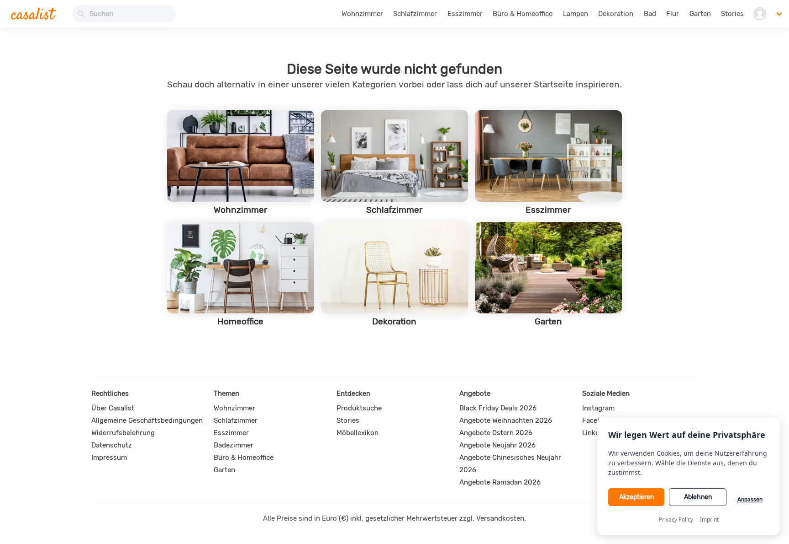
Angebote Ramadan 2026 (500, 482)
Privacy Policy (676, 519)
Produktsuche (359, 408)
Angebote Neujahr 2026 (497, 445)
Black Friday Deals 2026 (498, 408)
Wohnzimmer (362, 14)
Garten (700, 14)
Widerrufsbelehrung (123, 433)
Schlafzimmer (415, 14)
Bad (650, 14)
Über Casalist (112, 408)
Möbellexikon (358, 433)
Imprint (709, 519)
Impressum (109, 457)
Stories (732, 14)
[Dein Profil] (759, 13)
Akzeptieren (636, 497)
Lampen (575, 14)
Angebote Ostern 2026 (495, 433)
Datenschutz (111, 445)
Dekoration (615, 14)
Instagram (598, 408)
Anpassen (750, 499)
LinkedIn (595, 433)
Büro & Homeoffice (522, 14)
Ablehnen (698, 497)
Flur (672, 14)
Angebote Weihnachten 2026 (505, 420)
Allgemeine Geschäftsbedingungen (147, 420)
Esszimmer (465, 14)
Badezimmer (233, 445)
